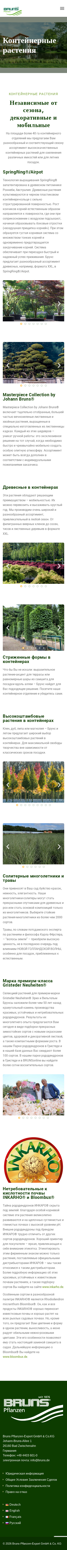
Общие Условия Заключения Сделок (31, 1479)
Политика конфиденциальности (28, 1485)
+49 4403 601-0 (27, 1455)
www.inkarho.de (52, 1287)
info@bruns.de (40, 1460)
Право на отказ (16, 1491)
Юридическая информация (25, 1473)
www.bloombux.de (15, 1357)
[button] (8, 303)
